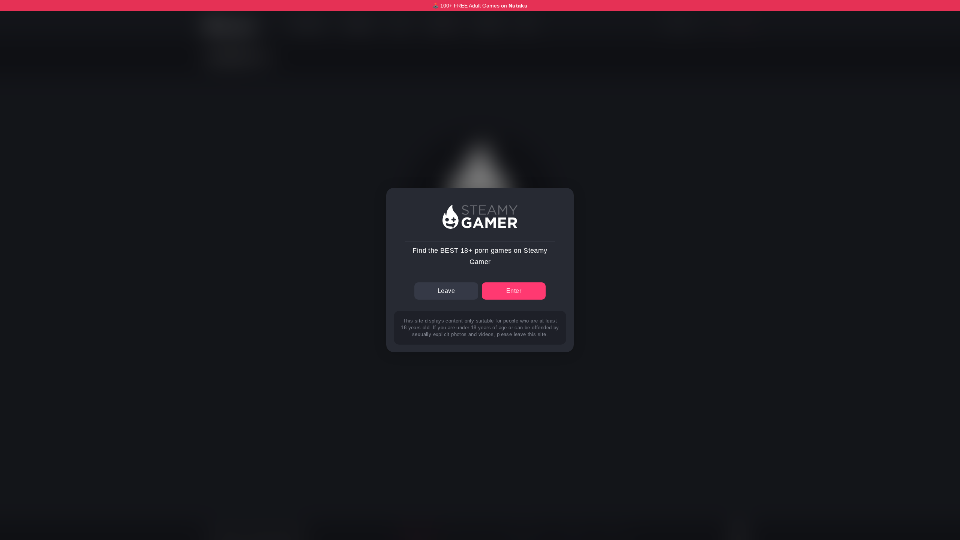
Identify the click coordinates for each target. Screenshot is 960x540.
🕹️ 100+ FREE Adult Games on (480, 6)
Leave (446, 291)
